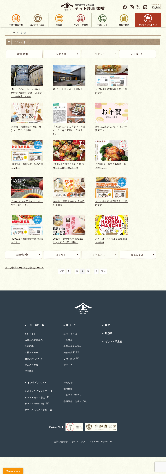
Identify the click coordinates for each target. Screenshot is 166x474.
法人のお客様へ (33, 365)
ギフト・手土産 (113, 341)
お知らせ (68, 383)
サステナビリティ (73, 395)
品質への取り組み (34, 340)
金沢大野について (34, 358)
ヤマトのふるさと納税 (36, 410)
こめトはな (69, 358)
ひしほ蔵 (68, 340)
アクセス (68, 365)
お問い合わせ (61, 441)
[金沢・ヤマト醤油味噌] (83, 6)
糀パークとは (70, 334)
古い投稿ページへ (35, 267)
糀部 (107, 325)
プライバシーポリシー (100, 441)
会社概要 (29, 346)
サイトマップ (78, 441)
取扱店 (109, 333)
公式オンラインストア (36, 391)
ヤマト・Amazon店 (35, 403)
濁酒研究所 (69, 352)
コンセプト (30, 334)
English (156, 7)
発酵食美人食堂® (72, 346)
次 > (103, 271)
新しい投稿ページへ (15, 267)
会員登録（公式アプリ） (76, 401)
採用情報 (29, 371)
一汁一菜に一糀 (36, 325)
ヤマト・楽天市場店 (35, 397)
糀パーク (71, 325)
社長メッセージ (33, 352)
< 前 (61, 271)
